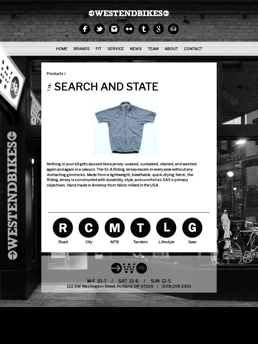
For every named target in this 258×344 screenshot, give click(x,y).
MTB (114, 227)
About (171, 48)
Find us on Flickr (129, 29)
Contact (193, 48)
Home (62, 48)
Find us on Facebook (84, 29)
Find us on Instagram (114, 29)
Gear (192, 227)
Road (63, 227)
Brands (82, 48)
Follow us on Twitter (99, 29)
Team (153, 48)
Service (116, 48)
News (136, 48)
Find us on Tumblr (143, 29)
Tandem (140, 227)
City (89, 227)
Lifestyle (166, 227)
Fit (98, 48)
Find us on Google (158, 29)
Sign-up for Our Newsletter (173, 29)
